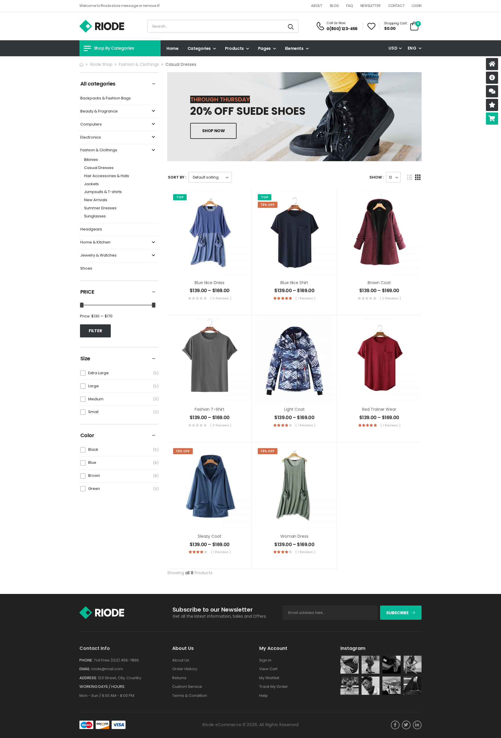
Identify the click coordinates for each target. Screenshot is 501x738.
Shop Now (213, 131)
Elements (294, 48)
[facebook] (395, 725)
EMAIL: (84, 669)
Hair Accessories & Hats (106, 176)
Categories (199, 48)
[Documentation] (492, 78)
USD (393, 48)
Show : (376, 177)
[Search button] (291, 26)
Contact (396, 6)
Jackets (91, 184)
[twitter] (406, 725)
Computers (91, 124)
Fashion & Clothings (139, 64)
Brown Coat (379, 283)
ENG (412, 48)
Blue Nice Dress (209, 283)
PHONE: (86, 660)
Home (172, 48)
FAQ (349, 6)
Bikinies (91, 159)
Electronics (90, 137)
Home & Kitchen (95, 242)
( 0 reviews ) (220, 298)
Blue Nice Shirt (294, 283)
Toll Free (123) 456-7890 (116, 660)
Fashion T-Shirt (209, 409)
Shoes (86, 268)
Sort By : (177, 177)
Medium (96, 399)
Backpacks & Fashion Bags (105, 98)
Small (93, 412)
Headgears (91, 229)
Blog (334, 6)
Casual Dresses (99, 168)
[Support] (492, 91)
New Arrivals (95, 200)
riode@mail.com (107, 669)
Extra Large (98, 373)
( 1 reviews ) (305, 298)
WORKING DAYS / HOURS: (102, 686)
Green (94, 488)
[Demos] (492, 64)
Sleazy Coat (209, 536)
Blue (92, 462)
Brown (94, 475)
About (316, 6)
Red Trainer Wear (379, 409)
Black (93, 449)
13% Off (267, 204)
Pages (264, 48)
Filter (95, 331)
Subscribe (397, 613)
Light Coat (294, 409)
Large (93, 386)
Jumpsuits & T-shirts (103, 192)
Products (234, 48)
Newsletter (370, 6)
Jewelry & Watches (98, 255)
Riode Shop (101, 64)
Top (180, 197)
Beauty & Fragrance (99, 111)
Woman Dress (294, 536)
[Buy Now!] (492, 118)
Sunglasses (95, 216)
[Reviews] (492, 105)
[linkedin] (417, 725)
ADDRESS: (88, 678)
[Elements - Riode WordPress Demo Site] (101, 26)
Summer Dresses (100, 208)
